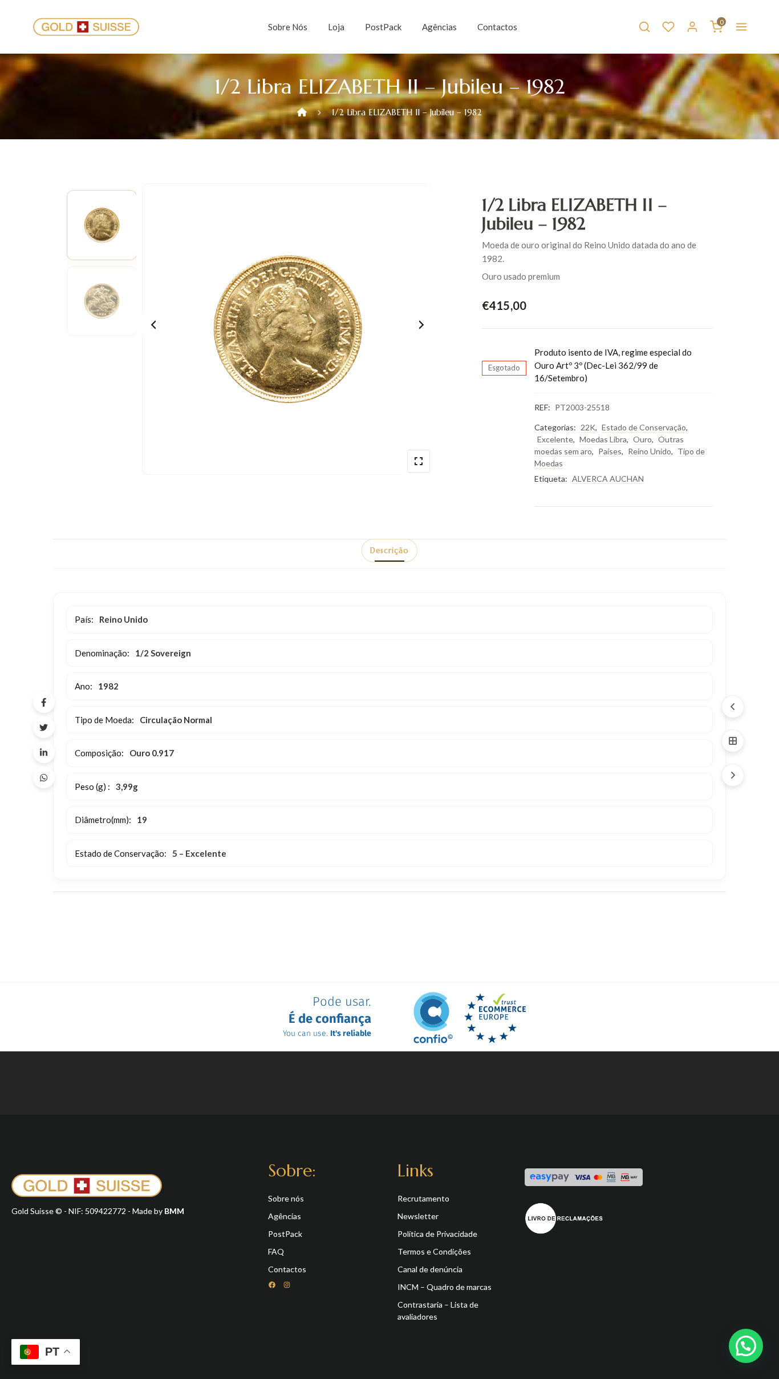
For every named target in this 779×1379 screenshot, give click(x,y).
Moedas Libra (603, 439)
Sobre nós (287, 27)
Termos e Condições (434, 1251)
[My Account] (692, 27)
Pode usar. (327, 1017)
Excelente (555, 439)
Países (610, 451)
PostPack (383, 27)
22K (588, 427)
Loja (336, 27)
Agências (439, 27)
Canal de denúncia (429, 1269)
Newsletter (418, 1216)
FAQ (276, 1251)
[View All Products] (732, 740)
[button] (746, 1346)
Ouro (642, 439)
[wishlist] (668, 27)
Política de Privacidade (437, 1234)
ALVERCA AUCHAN (608, 478)
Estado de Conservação (644, 427)
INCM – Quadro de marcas (444, 1287)
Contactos (497, 27)
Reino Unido (649, 451)
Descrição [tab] (389, 550)
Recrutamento (423, 1198)
